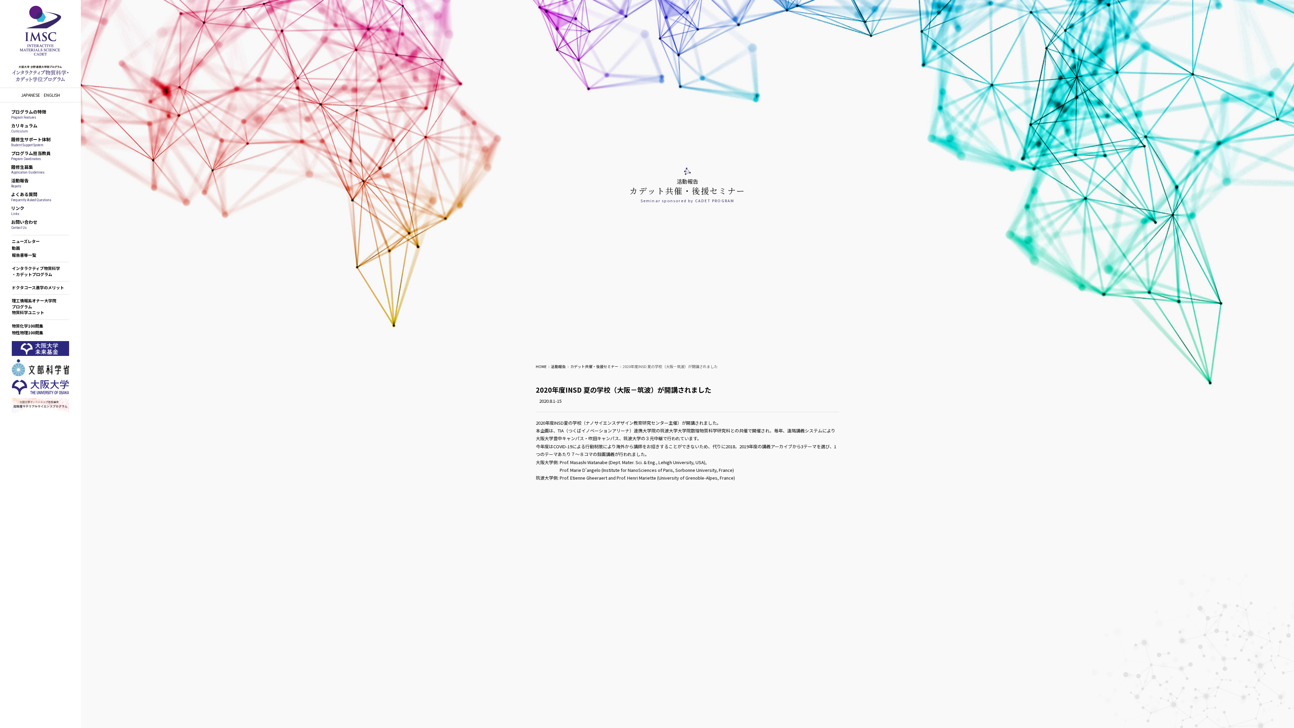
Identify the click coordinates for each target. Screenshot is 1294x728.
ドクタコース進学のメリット (38, 287)
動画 (16, 248)
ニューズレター (26, 241)
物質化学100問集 (27, 326)
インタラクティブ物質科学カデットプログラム (40, 43)
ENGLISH (52, 95)
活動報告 (558, 366)
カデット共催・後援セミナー (594, 366)
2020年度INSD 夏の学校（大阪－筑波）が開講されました (623, 390)
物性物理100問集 (27, 332)
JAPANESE (30, 95)
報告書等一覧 (24, 255)
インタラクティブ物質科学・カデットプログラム (36, 271)
